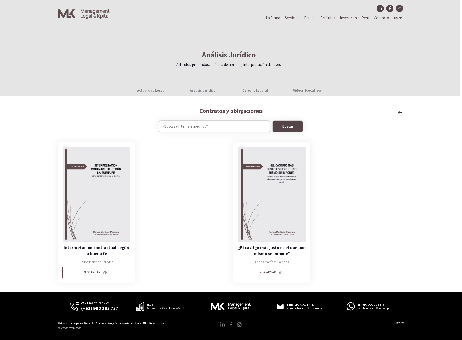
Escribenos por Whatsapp (373, 308)
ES (396, 17)
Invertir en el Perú (354, 17)
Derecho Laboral (255, 90)
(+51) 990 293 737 (99, 308)
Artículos (328, 17)
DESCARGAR (91, 272)
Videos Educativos (307, 90)
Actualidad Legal (150, 90)
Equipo (310, 17)
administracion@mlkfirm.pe (305, 308)
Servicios (292, 17)
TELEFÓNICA (95, 303)
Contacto (381, 17)
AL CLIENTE (300, 304)
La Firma (273, 17)
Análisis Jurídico (202, 90)
